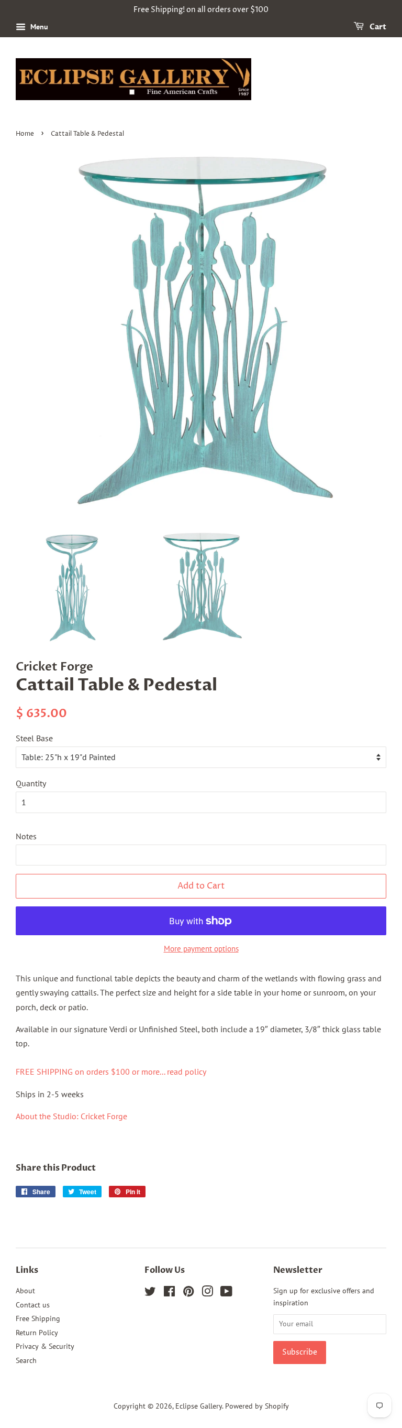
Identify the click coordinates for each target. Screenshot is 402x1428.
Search (26, 1360)
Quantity (31, 783)
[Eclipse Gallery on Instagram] (207, 1293)
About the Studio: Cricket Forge (71, 1116)
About (25, 1290)
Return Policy (37, 1332)
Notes (26, 836)
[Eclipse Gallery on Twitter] (150, 1293)
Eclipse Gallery (198, 1406)
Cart (377, 27)
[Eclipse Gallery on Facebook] (169, 1293)
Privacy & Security (45, 1346)
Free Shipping (38, 1318)
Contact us (33, 1305)
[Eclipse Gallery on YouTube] (226, 1293)
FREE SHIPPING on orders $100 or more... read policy (111, 1071)
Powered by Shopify (257, 1406)
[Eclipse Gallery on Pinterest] (188, 1293)
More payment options (201, 949)
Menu (38, 26)
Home (25, 133)
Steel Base (34, 738)
